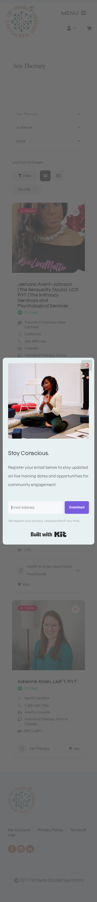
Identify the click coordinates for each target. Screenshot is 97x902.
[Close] (86, 365)
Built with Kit (49, 534)
